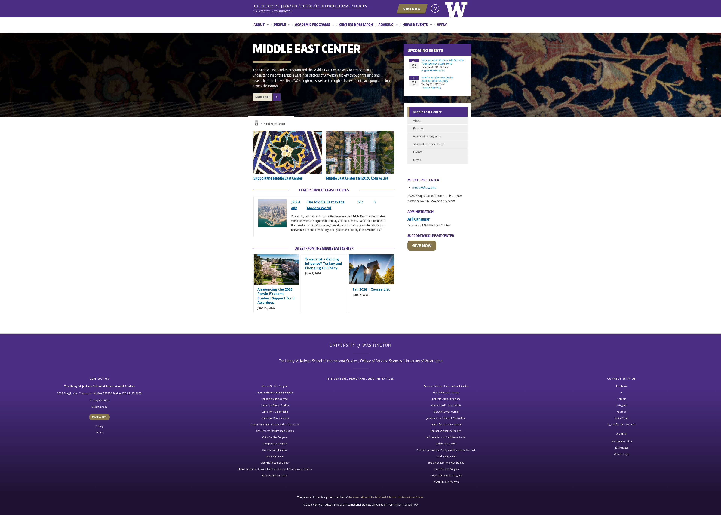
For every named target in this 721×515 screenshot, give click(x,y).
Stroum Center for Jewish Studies (446, 462)
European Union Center (275, 475)
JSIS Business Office (621, 441)
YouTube (622, 411)
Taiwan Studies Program (446, 481)
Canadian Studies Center (275, 399)
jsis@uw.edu (100, 406)
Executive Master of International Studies (446, 386)
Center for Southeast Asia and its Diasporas (275, 424)
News (417, 160)
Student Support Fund (428, 144)
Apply (442, 24)
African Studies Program (275, 386)
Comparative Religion (275, 443)
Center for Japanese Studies (446, 424)
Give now (421, 245)
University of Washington (456, 8)
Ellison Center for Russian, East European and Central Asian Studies (275, 469)
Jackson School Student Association (446, 418)
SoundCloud (621, 418)
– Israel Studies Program (446, 469)
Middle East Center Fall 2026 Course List (357, 178)
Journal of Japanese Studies (446, 430)
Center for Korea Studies (275, 418)
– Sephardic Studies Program (446, 475)
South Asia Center (446, 456)
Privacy (99, 426)
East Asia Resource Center (275, 462)
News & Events (415, 24)
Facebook (621, 386)
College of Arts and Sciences (381, 360)
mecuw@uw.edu (424, 187)
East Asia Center (275, 456)
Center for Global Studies (275, 405)
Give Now (412, 9)
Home (256, 123)
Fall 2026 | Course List (371, 289)
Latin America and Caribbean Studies (446, 437)
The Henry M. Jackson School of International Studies (318, 360)
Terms (99, 432)
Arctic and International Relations (275, 392)
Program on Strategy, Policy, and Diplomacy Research (446, 450)
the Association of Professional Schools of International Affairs (385, 497)
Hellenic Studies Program (446, 399)
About (259, 24)
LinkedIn (621, 399)
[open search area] (435, 8)
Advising (385, 24)
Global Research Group (446, 392)
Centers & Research (356, 24)
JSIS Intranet (621, 447)
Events (417, 152)
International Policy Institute (446, 405)
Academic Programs (312, 24)
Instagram (621, 405)
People (280, 24)
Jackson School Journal (446, 411)
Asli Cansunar (418, 219)
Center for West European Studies (275, 430)
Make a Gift (262, 97)
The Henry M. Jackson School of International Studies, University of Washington (310, 9)
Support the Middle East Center (277, 178)
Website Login (621, 454)
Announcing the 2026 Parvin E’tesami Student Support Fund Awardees (275, 296)
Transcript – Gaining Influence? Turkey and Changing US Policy (323, 263)
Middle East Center (274, 124)
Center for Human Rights (275, 411)
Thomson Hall (87, 393)
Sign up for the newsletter (621, 424)
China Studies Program (274, 437)
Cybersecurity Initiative (274, 450)
